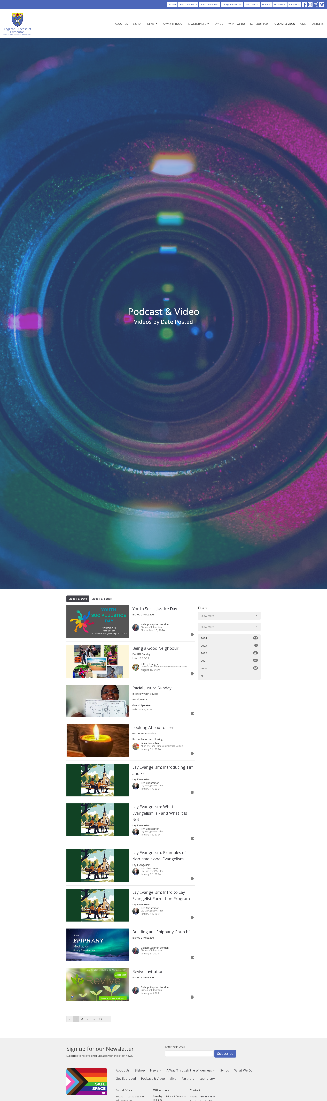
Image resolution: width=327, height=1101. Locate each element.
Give (303, 23)
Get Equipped (259, 23)
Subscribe (225, 1053)
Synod (219, 23)
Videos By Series (102, 598)
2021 (229, 660)
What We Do (236, 23)
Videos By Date (78, 598)
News (150, 23)
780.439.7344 (207, 1096)
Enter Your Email (175, 1046)
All (202, 675)
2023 (229, 645)
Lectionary (279, 4)
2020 (229, 668)
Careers (293, 4)
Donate (266, 4)
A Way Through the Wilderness (184, 23)
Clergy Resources (232, 4)
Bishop (137, 23)
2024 (229, 638)
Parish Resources (210, 4)
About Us (121, 23)
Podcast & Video (284, 23)
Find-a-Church (187, 4)
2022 (229, 653)
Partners (317, 23)
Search (172, 4)
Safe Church (251, 4)
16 (100, 1018)
